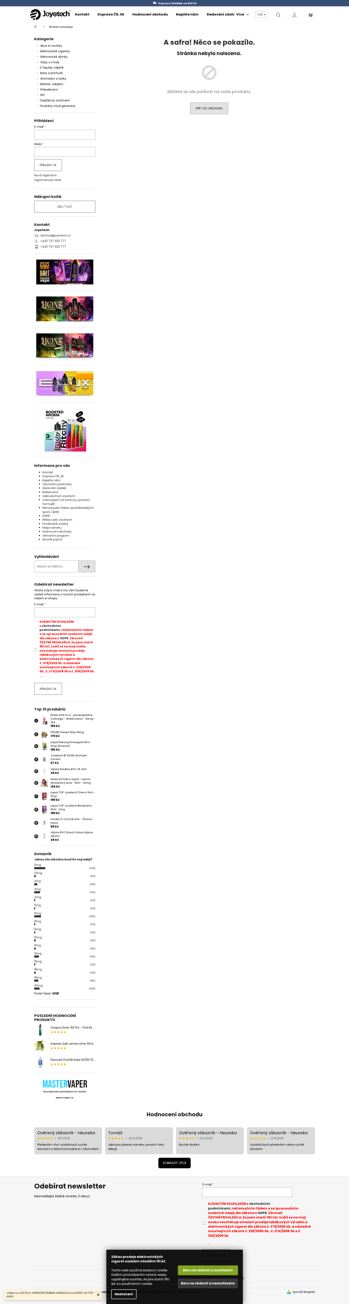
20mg (38, 985)
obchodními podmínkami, (50, 628)
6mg (37, 913)
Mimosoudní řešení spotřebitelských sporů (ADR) (68, 510)
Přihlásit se (48, 165)
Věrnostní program (55, 536)
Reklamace (50, 492)
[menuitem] (82, 14)
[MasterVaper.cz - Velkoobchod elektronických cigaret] (64, 1083)
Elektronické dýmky (54, 57)
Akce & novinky (51, 46)
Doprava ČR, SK (53, 476)
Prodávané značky (55, 524)
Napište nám (51, 480)
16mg (38, 969)
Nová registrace (45, 175)
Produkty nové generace (57, 106)
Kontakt (47, 472)
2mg (37, 881)
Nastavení (124, 1294)
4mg (37, 897)
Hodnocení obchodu (57, 531)
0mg (37, 865)
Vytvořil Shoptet (303, 1292)
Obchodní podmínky (57, 484)
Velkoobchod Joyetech (58, 496)
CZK (260, 14)
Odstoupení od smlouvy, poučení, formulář (66, 502)
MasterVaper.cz (65, 1097)
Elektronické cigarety (55, 51)
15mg (38, 961)
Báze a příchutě (51, 73)
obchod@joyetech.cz (55, 235)
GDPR (46, 516)
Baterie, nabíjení (51, 84)
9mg (37, 929)
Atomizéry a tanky (53, 79)
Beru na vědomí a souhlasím (208, 1270)
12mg (38, 953)
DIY (42, 95)
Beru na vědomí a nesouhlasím (208, 1283)
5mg (37, 905)
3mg (37, 889)
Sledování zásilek (54, 488)
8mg (37, 921)
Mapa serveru (52, 528)
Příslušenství (49, 90)
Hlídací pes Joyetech (57, 520)
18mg (38, 978)
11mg (37, 945)
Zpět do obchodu (209, 108)
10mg (38, 937)
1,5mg (38, 873)
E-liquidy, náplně (52, 67)
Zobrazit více (174, 1163)
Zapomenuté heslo (47, 180)
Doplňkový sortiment (55, 100)
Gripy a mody (49, 62)
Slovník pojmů (52, 539)
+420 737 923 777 (53, 241)
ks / (64, 207)
